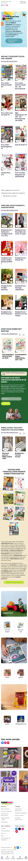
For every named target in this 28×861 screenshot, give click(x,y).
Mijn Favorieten (5, 809)
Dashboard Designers (21, 813)
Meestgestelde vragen (6, 1)
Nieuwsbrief (4, 3)
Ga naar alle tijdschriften (9, 61)
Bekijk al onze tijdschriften (14, 582)
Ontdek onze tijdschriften (23, 2)
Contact (3, 828)
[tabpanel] (14, 29)
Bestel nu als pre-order (13, 37)
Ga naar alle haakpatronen (9, 210)
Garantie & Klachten (6, 811)
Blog (2, 835)
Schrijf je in (6, 403)
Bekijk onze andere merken (7, 851)
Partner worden (19, 815)
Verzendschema (5, 831)
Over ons (3, 833)
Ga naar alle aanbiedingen (9, 334)
